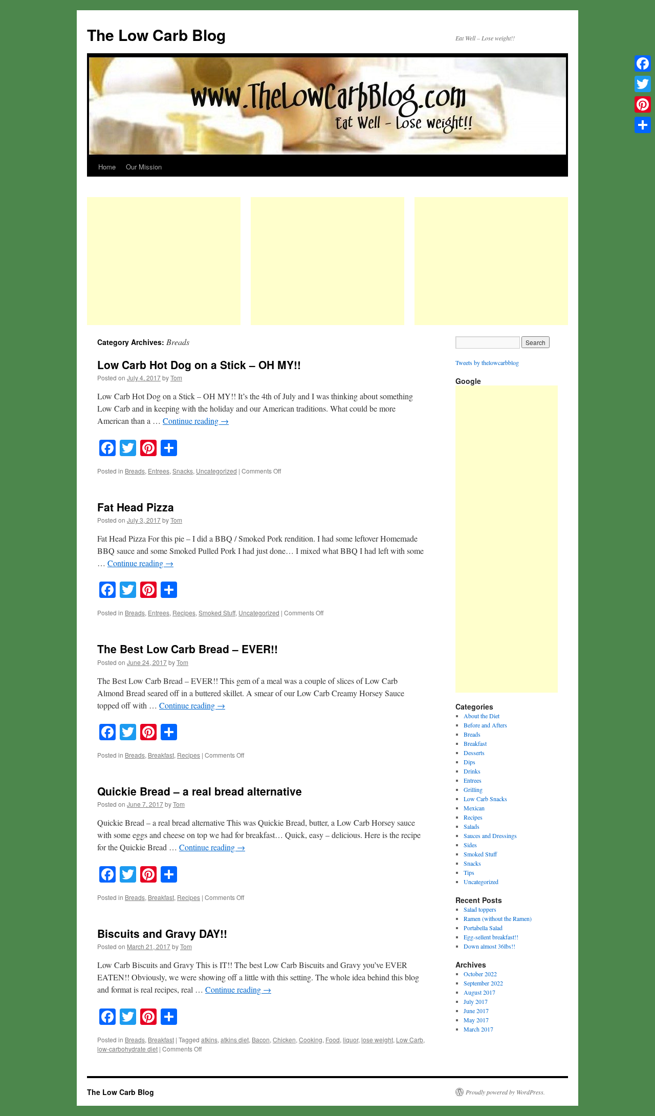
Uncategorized (216, 470)
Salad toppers (480, 909)
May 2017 (476, 1020)
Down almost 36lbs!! (489, 946)
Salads (471, 826)
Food (332, 1039)
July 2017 (476, 1001)
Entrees (158, 470)
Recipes (183, 612)
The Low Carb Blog (156, 35)
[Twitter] (642, 84)
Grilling (473, 789)
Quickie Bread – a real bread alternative (199, 791)
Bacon (261, 1039)
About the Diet (481, 716)
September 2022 (483, 983)
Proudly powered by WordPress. (505, 1092)
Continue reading (196, 420)
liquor (350, 1039)
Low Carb (409, 1039)
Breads (135, 470)
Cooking (310, 1039)
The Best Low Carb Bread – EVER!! (187, 648)
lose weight (377, 1039)
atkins (209, 1039)
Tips (469, 872)
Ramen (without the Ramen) (498, 918)
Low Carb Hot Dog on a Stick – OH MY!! (199, 364)
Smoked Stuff (217, 612)
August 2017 (479, 992)
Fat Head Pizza (135, 506)
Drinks (472, 771)
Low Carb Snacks (485, 799)
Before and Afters (485, 725)
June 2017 (476, 1010)
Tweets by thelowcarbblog (487, 362)
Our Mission (144, 166)
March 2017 (478, 1029)
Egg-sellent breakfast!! (491, 937)
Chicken (284, 1039)
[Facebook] (642, 63)
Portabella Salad (483, 928)
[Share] (642, 125)
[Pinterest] (642, 104)
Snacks (182, 470)
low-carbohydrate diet (127, 1048)
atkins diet (235, 1039)
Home (107, 166)
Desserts (474, 752)
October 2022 (480, 974)
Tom (176, 377)
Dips (469, 762)
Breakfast (161, 754)
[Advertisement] (164, 261)
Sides (470, 845)
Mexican (474, 808)
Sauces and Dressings (490, 835)
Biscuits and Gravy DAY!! (162, 933)
